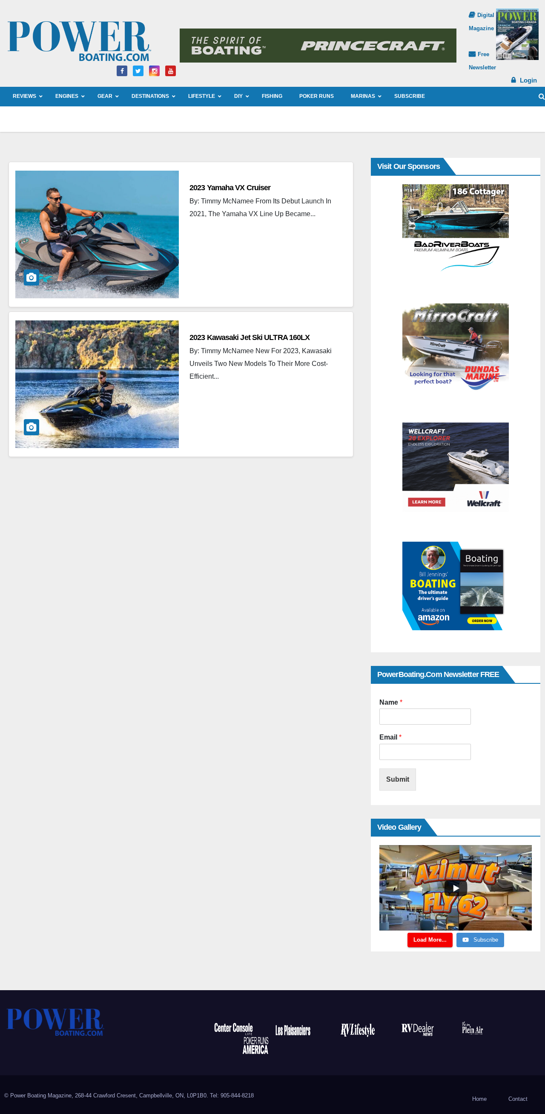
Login (528, 80)
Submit (397, 779)
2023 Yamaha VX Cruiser (229, 187)
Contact (518, 1099)
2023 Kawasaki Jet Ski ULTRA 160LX (249, 337)
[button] (542, 96)
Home (479, 1099)
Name (390, 702)
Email (390, 737)
